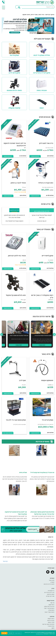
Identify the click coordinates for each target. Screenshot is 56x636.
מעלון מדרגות (14, 55)
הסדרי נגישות (51, 622)
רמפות (42, 108)
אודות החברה (51, 626)
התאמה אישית (18, 633)
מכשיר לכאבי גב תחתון (18, 183)
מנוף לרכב (22, 380)
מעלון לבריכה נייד (47, 420)
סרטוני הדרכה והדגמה (49, 584)
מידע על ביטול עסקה (49, 606)
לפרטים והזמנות (35, 156)
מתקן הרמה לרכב (14, 73)
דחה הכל (11, 633)
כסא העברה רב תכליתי (45, 183)
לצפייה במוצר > (42, 345)
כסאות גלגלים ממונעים (14, 90)
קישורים (52, 582)
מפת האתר (51, 580)
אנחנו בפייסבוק (50, 594)
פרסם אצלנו (51, 610)
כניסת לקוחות (51, 618)
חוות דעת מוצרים (50, 596)
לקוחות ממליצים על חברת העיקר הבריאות (42, 216)
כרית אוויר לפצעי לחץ (46, 143)
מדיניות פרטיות (39, 633)
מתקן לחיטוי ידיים (47, 255)
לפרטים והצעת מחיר (8, 433)
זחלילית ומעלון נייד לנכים (42, 55)
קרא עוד (5, 561)
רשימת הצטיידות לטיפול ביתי (14, 221)
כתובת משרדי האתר (49, 612)
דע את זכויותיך (41, 221)
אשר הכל (4, 633)
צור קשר (52, 603)
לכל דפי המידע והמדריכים (41, 211)
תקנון (53, 628)
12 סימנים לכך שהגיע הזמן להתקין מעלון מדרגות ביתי (14, 216)
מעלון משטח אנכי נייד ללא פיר (16, 420)
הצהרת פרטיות (50, 620)
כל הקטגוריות (51, 590)
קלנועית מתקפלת (14, 108)
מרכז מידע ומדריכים (49, 592)
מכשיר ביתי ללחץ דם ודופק (17, 255)
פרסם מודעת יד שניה (49, 608)
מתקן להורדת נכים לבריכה (41, 73)
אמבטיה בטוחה (42, 90)
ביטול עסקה (51, 604)
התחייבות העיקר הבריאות (48, 624)
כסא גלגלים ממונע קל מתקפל (16, 295)
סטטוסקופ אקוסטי (47, 380)
